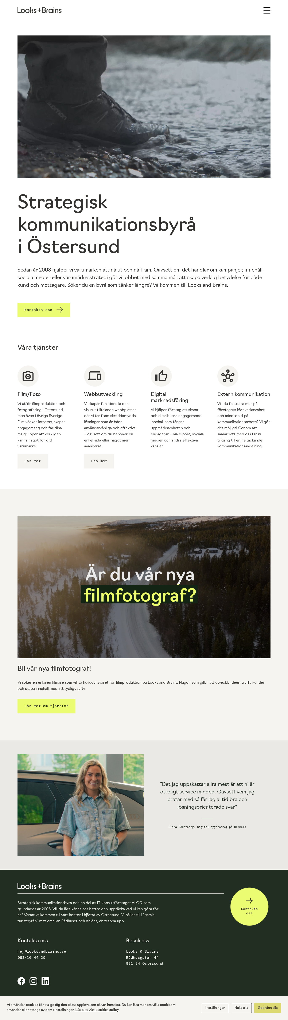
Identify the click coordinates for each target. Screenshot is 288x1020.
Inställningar (215, 1008)
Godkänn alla (268, 1008)
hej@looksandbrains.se (41, 951)
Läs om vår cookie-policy (97, 1010)
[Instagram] (33, 983)
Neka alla (241, 1008)
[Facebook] (21, 983)
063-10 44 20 (31, 957)
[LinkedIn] (45, 983)
